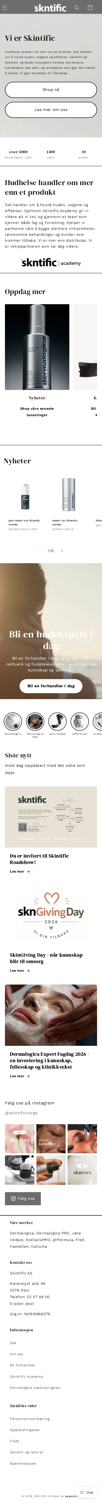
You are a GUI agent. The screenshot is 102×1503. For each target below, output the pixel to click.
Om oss (16, 1354)
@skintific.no (46, 1303)
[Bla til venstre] (40, 551)
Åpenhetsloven (23, 1463)
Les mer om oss (51, 109)
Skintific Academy (26, 1376)
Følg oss (26, 1198)
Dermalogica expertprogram (35, 1388)
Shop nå (51, 89)
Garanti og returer (27, 1452)
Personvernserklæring (30, 1419)
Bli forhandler (22, 1365)
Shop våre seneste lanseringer (37, 412)
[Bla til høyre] (61, 551)
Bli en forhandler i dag (51, 686)
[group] (13, 723)
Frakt (15, 1441)
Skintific (40, 1496)
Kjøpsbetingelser (25, 1430)
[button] (76, 7)
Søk (13, 1343)
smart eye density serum (64, 522)
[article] (51, 833)
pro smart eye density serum (24, 522)
